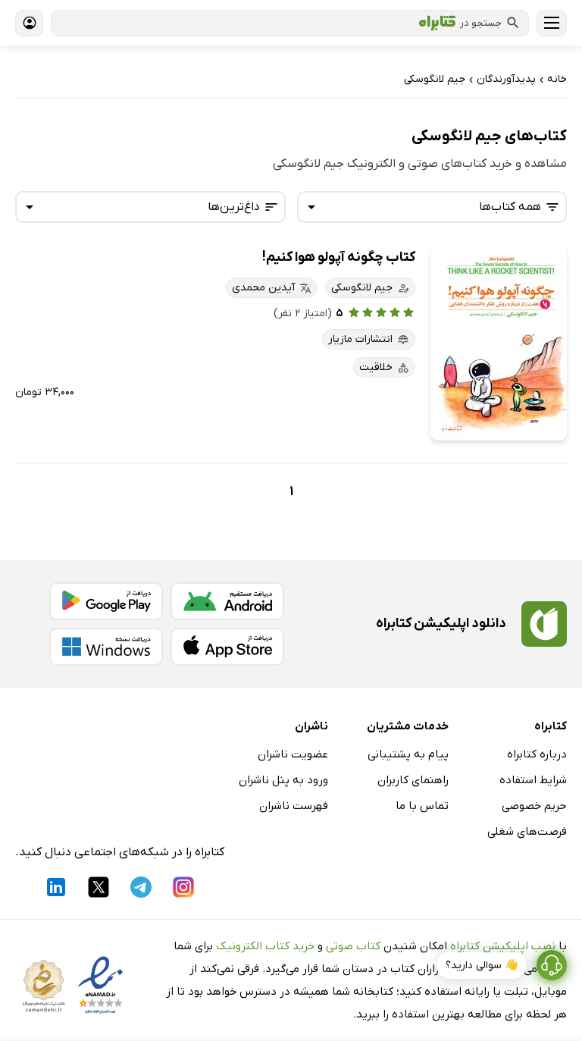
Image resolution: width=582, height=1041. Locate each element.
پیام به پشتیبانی (408, 754)
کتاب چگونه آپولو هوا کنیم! (338, 257)
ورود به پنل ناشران (283, 780)
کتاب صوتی (353, 946)
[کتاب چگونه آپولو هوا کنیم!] (498, 343)
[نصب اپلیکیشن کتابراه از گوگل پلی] (106, 601)
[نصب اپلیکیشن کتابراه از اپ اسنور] (227, 647)
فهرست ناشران (293, 806)
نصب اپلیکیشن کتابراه (502, 946)
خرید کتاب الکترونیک (265, 946)
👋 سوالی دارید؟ (482, 965)
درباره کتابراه (537, 754)
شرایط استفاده (533, 780)
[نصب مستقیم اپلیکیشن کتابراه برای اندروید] (227, 601)
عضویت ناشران (293, 754)
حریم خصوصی (534, 806)
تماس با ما (422, 806)
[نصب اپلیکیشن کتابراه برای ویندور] (106, 647)
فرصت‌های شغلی (527, 831)
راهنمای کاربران (413, 780)
